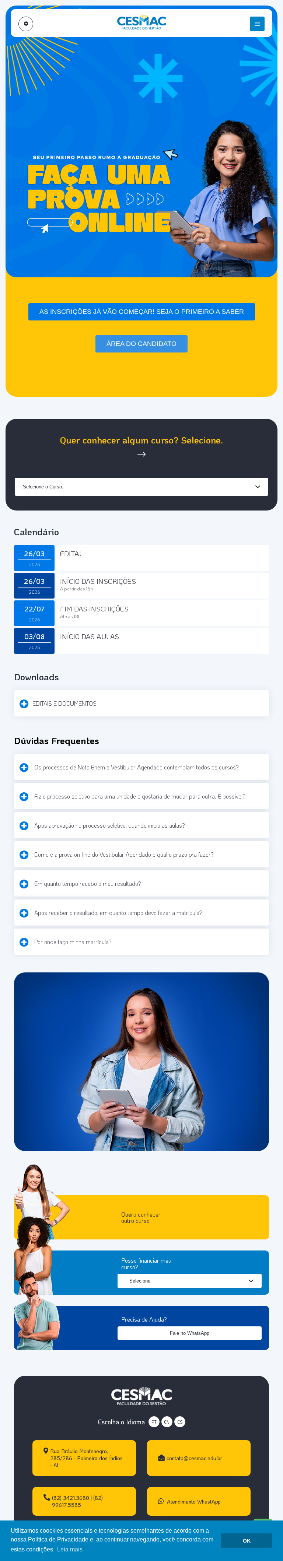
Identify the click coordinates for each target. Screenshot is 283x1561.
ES (179, 1422)
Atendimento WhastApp (193, 1501)
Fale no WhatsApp (189, 1333)
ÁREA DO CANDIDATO (141, 343)
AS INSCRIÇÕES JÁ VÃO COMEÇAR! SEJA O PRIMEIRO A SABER (141, 311)
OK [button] (247, 1541)
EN (167, 1422)
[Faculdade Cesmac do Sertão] (141, 1395)
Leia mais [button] (70, 1549)
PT (154, 1422)
